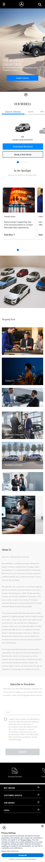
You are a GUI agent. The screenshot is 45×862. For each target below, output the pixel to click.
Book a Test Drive (23, 154)
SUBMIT (22, 751)
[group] (22, 140)
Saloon (30, 111)
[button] (18, 162)
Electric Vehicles (13, 111)
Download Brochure (23, 146)
